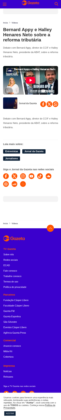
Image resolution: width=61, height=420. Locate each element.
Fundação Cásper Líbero (16, 300)
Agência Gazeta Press (14, 333)
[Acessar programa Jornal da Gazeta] (10, 103)
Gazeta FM (8, 311)
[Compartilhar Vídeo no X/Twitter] (49, 104)
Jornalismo (11, 158)
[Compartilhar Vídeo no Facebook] (43, 104)
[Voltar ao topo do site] (50, 228)
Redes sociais (10, 260)
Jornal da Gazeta (28, 103)
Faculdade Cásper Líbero (16, 305)
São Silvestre (10, 322)
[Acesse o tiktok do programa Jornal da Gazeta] (40, 176)
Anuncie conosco (12, 346)
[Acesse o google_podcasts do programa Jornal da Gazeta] (23, 184)
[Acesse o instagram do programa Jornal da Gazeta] (23, 176)
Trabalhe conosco (12, 276)
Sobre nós (8, 254)
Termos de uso (10, 281)
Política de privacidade (14, 287)
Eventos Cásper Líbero (15, 327)
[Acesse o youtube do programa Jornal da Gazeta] (31, 176)
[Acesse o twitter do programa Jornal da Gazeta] (14, 176)
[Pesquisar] (56, 4)
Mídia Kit (7, 351)
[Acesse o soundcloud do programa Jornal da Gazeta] (48, 176)
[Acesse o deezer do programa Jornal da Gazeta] (14, 184)
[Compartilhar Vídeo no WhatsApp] (55, 104)
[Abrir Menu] (5, 4)
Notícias (7, 371)
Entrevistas (11, 151)
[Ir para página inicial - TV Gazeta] (30, 4)
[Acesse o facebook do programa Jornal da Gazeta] (6, 176)
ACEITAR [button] (10, 413)
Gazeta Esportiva (12, 316)
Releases (8, 377)
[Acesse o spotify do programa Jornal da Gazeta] (6, 184)
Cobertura (8, 357)
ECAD (6, 265)
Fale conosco (10, 271)
